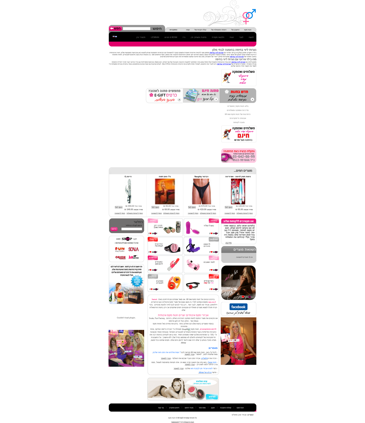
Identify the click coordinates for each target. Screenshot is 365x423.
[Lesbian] (201, 238)
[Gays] (165, 238)
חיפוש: (157, 28)
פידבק (229, 243)
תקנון (213, 408)
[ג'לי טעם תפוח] (165, 180)
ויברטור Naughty (201, 177)
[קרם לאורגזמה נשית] (183, 379)
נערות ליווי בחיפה (216, 53)
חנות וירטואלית (188, 422)
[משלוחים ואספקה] (238, 126)
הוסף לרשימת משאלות (245, 213)
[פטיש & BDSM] (201, 275)
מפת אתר (202, 408)
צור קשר (161, 408)
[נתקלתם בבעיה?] (238, 149)
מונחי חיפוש (189, 408)
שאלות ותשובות (225, 408)
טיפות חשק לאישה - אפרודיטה (238, 177)
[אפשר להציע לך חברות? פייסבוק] (238, 303)
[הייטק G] (128, 180)
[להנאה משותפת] (201, 256)
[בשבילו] (165, 219)
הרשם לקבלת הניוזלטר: (133, 225)
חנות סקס (240, 408)
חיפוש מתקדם (174, 408)
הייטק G (128, 177)
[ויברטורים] (165, 256)
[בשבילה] (201, 219)
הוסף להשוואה (230, 213)
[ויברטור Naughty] (201, 180)
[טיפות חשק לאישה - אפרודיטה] (238, 180)
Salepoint (175, 422)
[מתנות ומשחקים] (165, 275)
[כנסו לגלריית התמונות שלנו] (126, 265)
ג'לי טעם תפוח (165, 177)
